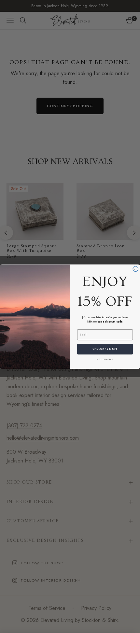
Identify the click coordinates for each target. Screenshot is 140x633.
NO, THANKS (105, 359)
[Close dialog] (135, 269)
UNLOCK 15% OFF (105, 349)
